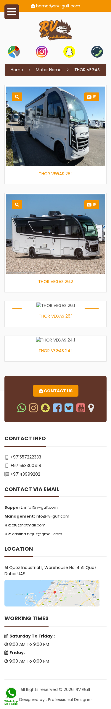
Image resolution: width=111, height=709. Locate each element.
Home (17, 70)
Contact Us (58, 391)
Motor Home (49, 70)
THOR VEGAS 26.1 (56, 316)
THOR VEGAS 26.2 (55, 281)
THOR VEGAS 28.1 (56, 174)
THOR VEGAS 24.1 (55, 351)
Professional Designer (70, 700)
